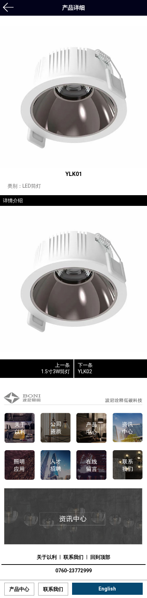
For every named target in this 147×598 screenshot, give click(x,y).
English (107, 589)
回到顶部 (100, 557)
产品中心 (19, 589)
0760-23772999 (73, 570)
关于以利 (47, 557)
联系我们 (73, 557)
